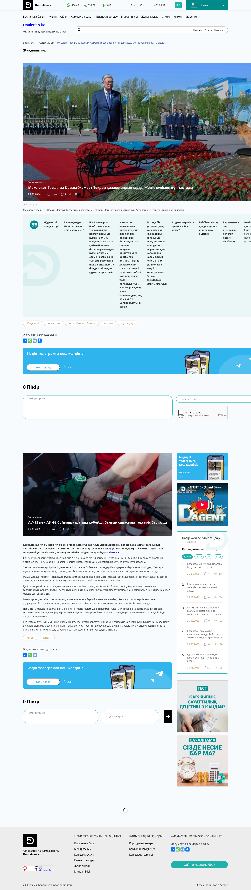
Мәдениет (192, 16)
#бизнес (218, 30)
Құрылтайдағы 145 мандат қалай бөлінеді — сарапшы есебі (203, 657)
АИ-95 (30, 637)
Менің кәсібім (58, 16)
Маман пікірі (129, 16)
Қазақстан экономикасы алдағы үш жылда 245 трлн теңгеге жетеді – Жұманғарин (204, 634)
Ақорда (108, 323)
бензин (47, 637)
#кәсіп (208, 30)
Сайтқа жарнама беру (199, 864)
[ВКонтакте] (25, 341)
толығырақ (43, 367)
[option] (73, 5)
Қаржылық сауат (82, 16)
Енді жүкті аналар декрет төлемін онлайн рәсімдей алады (202, 587)
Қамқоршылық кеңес (142, 849)
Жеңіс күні (33, 323)
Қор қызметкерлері (141, 854)
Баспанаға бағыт (34, 16)
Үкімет (177, 16)
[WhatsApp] (30, 341)
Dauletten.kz (34, 25)
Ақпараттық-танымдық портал (41, 850)
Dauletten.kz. (113, 552)
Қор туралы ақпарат (142, 843)
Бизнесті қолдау (107, 16)
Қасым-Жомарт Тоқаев (82, 323)
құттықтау (128, 323)
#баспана (198, 30)
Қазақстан (54, 323)
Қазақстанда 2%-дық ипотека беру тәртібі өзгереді (204, 565)
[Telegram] (35, 341)
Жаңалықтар (149, 16)
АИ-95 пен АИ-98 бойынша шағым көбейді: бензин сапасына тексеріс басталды (204, 611)
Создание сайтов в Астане (212, 885)
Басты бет (29, 42)
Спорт (166, 16)
